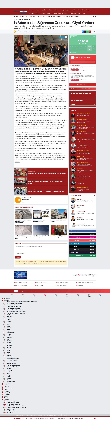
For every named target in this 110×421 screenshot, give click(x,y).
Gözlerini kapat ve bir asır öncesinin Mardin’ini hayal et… (85, 165)
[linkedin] (100, 295)
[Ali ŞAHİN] (73, 182)
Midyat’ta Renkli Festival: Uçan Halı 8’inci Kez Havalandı (39, 418)
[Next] (93, 275)
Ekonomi (58, 16)
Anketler (7, 394)
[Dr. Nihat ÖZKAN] (73, 127)
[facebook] (12, 295)
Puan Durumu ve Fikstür (21, 285)
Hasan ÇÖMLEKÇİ (81, 211)
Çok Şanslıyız (80, 183)
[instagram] (34, 295)
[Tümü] (94, 110)
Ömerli (8, 347)
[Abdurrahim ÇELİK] (73, 120)
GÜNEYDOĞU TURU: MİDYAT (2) (85, 213)
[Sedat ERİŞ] (73, 218)
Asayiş (48, 16)
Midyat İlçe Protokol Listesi (14, 303)
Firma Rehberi (8, 388)
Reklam (44, 10)
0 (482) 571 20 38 (75, 70)
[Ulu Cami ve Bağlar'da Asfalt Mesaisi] (59, 214)
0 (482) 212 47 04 (75, 79)
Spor (44, 16)
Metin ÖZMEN (80, 156)
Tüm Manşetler (39, 285)
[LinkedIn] (83, 275)
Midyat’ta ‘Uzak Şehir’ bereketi (85, 201)
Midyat (78, 207)
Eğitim (53, 16)
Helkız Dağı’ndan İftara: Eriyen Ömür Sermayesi (85, 159)
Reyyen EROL (80, 168)
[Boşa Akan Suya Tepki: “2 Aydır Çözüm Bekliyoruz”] (41, 229)
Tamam (64, 415)
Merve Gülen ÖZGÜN (82, 175)
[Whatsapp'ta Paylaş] (87, 32)
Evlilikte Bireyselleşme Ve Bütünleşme (83, 189)
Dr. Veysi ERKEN (81, 144)
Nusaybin (9, 345)
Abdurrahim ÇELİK (82, 119)
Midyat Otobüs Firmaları (13, 308)
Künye (30, 10)
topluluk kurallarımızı (28, 261)
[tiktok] (67, 295)
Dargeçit (9, 337)
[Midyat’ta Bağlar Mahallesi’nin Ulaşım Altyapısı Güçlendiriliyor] (23, 214)
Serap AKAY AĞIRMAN (82, 187)
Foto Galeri (7, 383)
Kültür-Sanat (28, 16)
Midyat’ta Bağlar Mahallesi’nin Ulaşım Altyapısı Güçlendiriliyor (23, 221)
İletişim (37, 10)
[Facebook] (74, 275)
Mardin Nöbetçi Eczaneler (21, 282)
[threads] (78, 295)
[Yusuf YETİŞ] (73, 139)
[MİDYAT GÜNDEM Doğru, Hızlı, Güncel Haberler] (20, 11)
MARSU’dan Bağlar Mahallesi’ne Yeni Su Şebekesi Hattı (23, 237)
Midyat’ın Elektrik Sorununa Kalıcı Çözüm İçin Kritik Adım (58, 236)
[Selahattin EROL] (73, 133)
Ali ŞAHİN (79, 182)
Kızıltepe (9, 340)
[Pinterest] (79, 275)
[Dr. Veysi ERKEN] (73, 145)
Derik (8, 339)
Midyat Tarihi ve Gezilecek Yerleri (15, 313)
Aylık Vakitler (74, 52)
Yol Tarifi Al (83, 70)
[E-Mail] (23, 202)
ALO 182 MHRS (33, 13)
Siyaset (40, 16)
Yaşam (68, 16)
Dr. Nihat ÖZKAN (81, 125)
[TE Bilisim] (18, 200)
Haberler (16, 19)
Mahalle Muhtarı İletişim (78, 13)
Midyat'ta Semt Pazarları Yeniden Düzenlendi (39, 220)
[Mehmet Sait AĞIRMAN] (73, 151)
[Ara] (95, 11)
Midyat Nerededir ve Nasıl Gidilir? (16, 311)
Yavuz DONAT (80, 205)
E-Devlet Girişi (54, 10)
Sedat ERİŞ (79, 217)
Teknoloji (9, 370)
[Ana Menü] (95, 16)
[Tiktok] (88, 275)
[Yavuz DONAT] (73, 206)
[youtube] (45, 295)
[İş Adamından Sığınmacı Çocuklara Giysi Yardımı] (41, 51)
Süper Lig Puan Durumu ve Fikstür (16, 407)
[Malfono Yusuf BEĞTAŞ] (73, 114)
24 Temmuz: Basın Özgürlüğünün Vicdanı (86, 134)
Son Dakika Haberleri (62, 285)
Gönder (18, 257)
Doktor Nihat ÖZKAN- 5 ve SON (85, 219)
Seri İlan (6, 389)
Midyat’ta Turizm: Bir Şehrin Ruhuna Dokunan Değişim (84, 152)
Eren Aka (79, 199)
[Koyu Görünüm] (93, 16)
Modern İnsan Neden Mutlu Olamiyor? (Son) (84, 121)
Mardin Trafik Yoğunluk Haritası (85, 282)
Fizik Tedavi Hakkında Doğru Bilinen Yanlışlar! (84, 177)
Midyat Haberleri (25, 19)
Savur (8, 349)
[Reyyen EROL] (73, 170)
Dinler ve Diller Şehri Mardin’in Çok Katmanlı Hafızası (21, 301)
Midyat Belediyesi (83, 10)
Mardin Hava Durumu (41, 282)
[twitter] (23, 295)
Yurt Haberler (75, 16)
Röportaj (6, 391)
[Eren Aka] (73, 200)
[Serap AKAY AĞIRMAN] (73, 189)
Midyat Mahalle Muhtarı (13, 305)
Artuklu (8, 336)
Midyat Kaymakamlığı (68, 10)
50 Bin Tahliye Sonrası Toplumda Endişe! (85, 171)
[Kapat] (109, 415)
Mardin (16, 16)
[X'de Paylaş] (85, 32)
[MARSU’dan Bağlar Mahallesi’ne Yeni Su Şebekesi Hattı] (23, 229)
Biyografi (7, 392)
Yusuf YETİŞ (80, 138)
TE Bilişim (94, 291)
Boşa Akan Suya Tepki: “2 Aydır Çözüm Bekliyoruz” (41, 236)
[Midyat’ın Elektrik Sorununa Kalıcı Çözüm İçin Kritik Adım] (59, 229)
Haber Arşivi (81, 285)
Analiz (8, 371)
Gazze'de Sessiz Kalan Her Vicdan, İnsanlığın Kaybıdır (86, 128)
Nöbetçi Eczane (45, 13)
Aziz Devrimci (80, 224)
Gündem (21, 16)
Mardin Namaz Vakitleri (62, 282)
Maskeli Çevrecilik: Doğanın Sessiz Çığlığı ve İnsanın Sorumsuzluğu (86, 140)
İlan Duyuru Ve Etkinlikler (13, 306)
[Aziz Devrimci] (73, 224)
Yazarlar (6, 386)
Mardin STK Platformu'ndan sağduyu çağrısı (72, 418)
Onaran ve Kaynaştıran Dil (83, 115)
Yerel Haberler (10, 381)
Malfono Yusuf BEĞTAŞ (83, 113)
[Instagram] (81, 275)
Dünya (8, 375)
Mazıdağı (9, 342)
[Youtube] (86, 275)
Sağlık (35, 16)
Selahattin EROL (81, 131)
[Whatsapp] (95, 275)
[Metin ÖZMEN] (73, 158)
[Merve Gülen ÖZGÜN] (73, 176)
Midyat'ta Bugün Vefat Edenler (15, 310)
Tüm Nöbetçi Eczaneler (83, 84)
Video (6, 384)
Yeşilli (8, 350)
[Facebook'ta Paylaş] (83, 32)
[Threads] (90, 275)
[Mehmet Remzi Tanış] (73, 164)
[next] (89, 295)
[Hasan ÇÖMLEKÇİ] (73, 212)
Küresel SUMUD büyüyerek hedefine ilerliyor (84, 146)
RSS (17, 291)
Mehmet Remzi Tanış (82, 162)
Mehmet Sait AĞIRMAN (83, 150)
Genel (63, 16)
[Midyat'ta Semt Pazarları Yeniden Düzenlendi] (41, 214)
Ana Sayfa (7, 298)
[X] (76, 275)
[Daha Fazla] (90, 32)
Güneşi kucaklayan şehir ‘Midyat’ (85, 225)
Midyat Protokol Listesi (60, 13)
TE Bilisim (25, 199)
